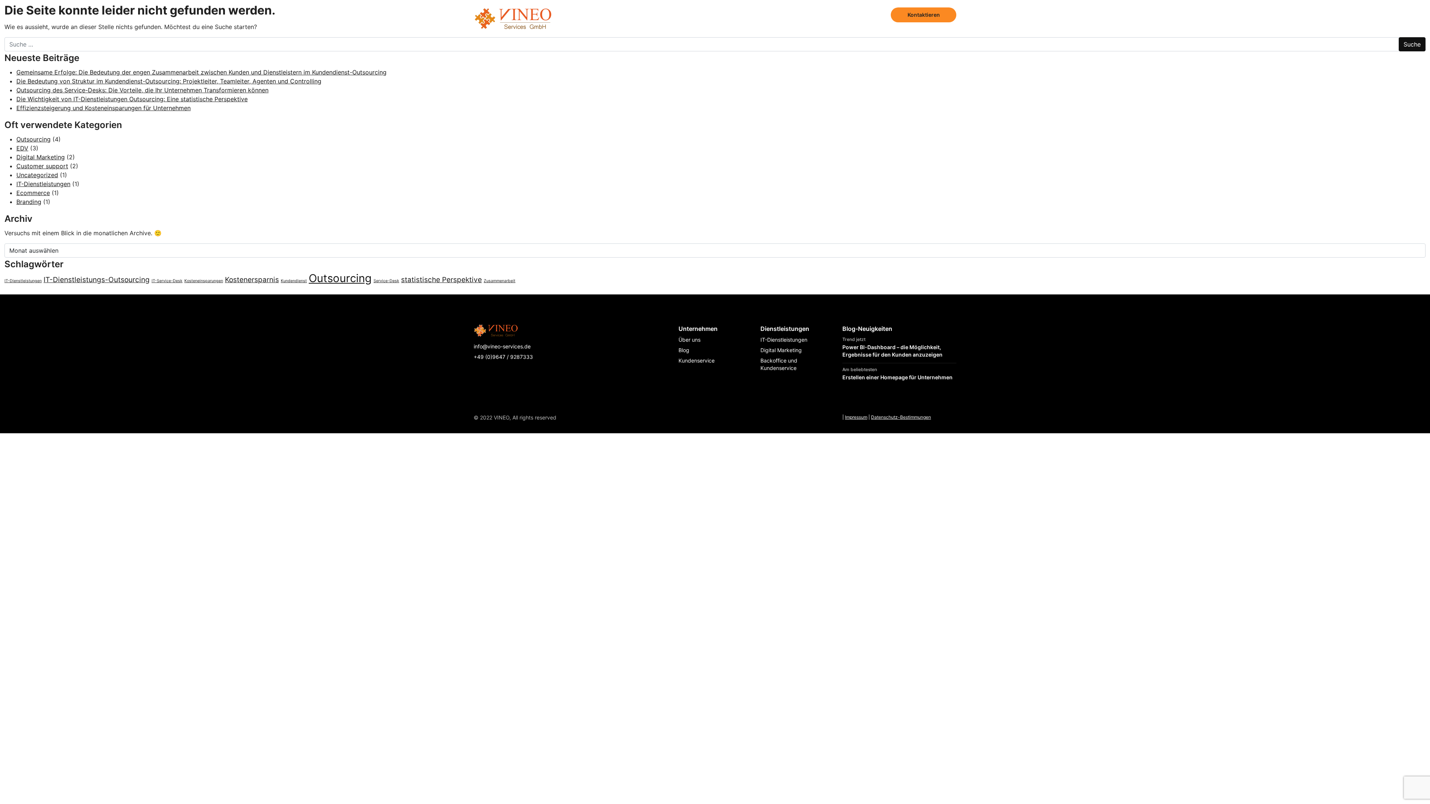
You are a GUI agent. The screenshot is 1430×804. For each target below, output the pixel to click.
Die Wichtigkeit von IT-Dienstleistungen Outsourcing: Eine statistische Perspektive (132, 99)
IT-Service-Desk (167, 280)
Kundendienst (294, 280)
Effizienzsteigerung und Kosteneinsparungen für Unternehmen (103, 108)
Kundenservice (697, 360)
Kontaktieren (924, 15)
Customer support (42, 166)
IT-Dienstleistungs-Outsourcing (97, 279)
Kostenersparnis (252, 279)
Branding (28, 201)
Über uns (844, 15)
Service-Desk (386, 280)
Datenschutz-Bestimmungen (901, 417)
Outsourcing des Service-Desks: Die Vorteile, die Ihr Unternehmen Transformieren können (142, 90)
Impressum (856, 417)
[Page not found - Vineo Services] (513, 14)
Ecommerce (33, 193)
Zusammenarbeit (499, 280)
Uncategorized (37, 175)
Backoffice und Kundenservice (778, 364)
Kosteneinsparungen (203, 280)
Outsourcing (33, 139)
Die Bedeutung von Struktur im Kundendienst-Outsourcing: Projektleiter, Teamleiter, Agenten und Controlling (168, 81)
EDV (22, 148)
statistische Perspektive (441, 279)
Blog (875, 15)
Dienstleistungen (794, 15)
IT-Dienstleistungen (43, 184)
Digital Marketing (40, 157)
